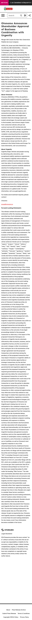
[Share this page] (29, 15)
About (8, 610)
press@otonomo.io (7, 204)
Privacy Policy (24, 617)
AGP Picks (4, 2)
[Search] (21, 15)
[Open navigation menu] (3, 15)
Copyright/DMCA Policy (10, 617)
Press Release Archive (19, 610)
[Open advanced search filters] (25, 15)
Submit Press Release (9, 613)
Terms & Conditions (24, 613)
